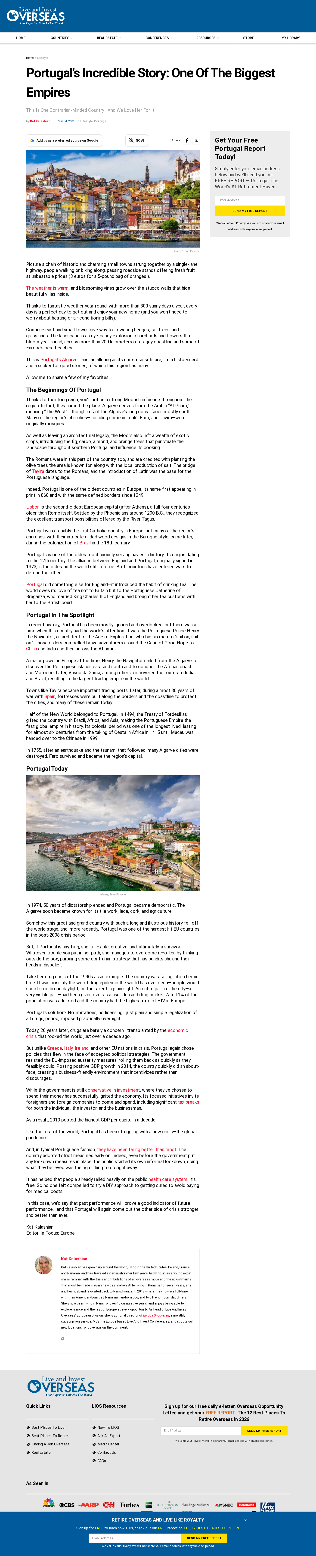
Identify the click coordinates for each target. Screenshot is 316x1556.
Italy (68, 1048)
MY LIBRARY (291, 38)
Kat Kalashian (40, 121)
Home (30, 57)
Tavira (38, 471)
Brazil (85, 543)
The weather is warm (47, 288)
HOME (20, 38)
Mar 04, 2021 (66, 121)
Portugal (100, 121)
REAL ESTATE (107, 38)
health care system (167, 1179)
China (31, 649)
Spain (49, 696)
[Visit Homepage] (35, 16)
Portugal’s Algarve (58, 359)
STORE (248, 38)
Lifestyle (42, 57)
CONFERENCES (157, 38)
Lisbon (33, 507)
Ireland (82, 1048)
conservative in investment (112, 1090)
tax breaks (188, 1102)
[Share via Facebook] (186, 140)
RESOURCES (205, 38)
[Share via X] (196, 140)
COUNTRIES (60, 38)
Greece (54, 1048)
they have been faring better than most (136, 1149)
